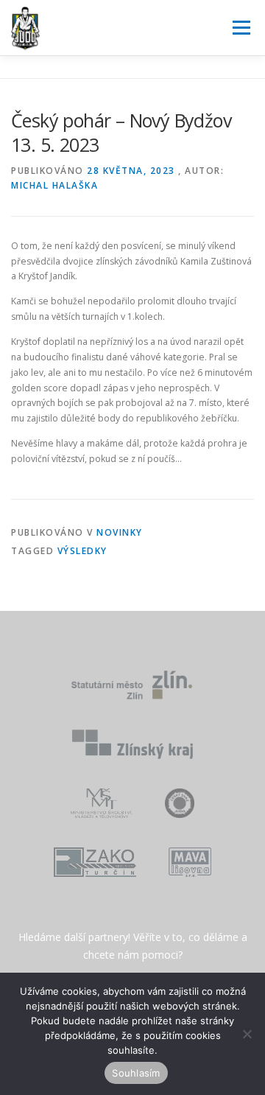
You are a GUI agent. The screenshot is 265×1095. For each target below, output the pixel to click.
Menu (240, 27)
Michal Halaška (54, 185)
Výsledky (82, 551)
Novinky (119, 532)
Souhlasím (136, 1073)
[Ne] (246, 1033)
